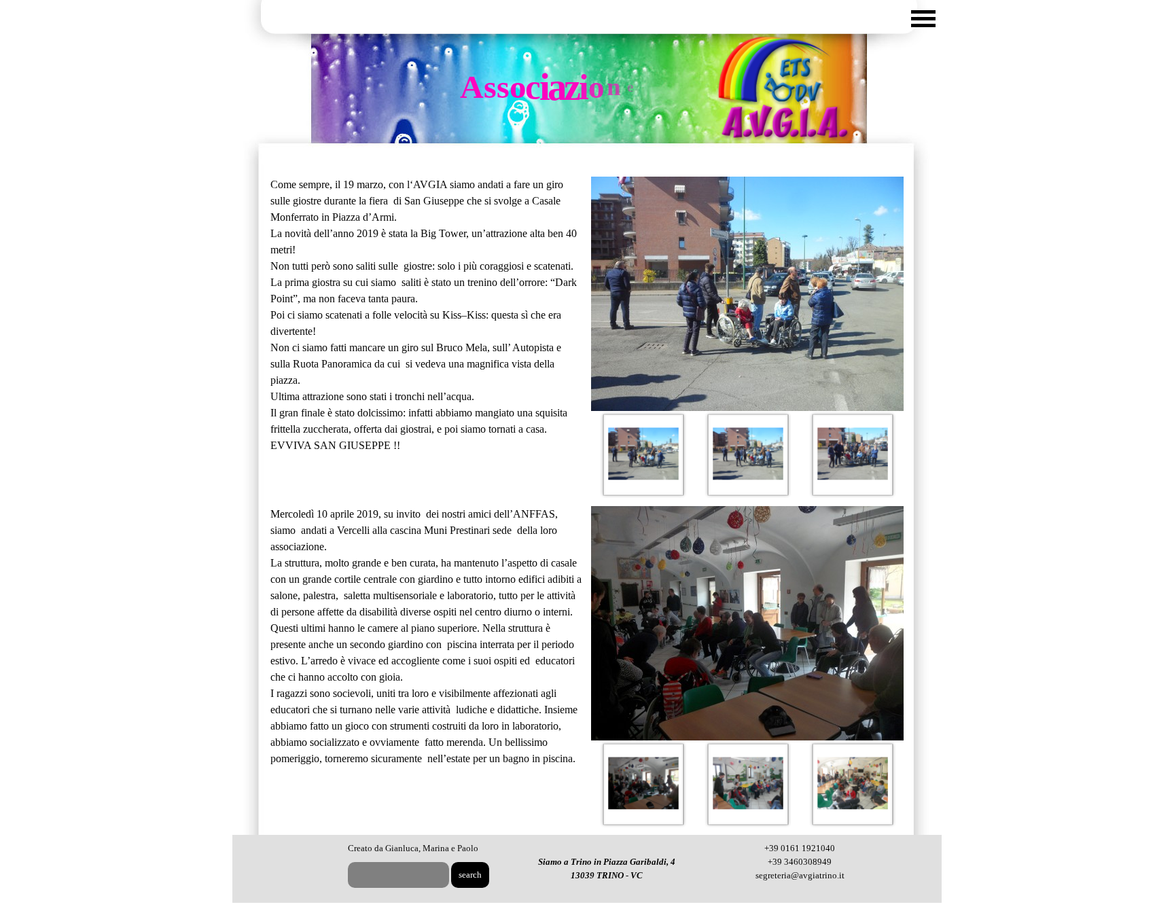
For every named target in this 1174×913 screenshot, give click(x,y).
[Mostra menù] (923, 18)
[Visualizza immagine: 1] (643, 454)
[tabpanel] (426, 315)
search (470, 875)
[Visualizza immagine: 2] (748, 454)
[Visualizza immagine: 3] (852, 454)
